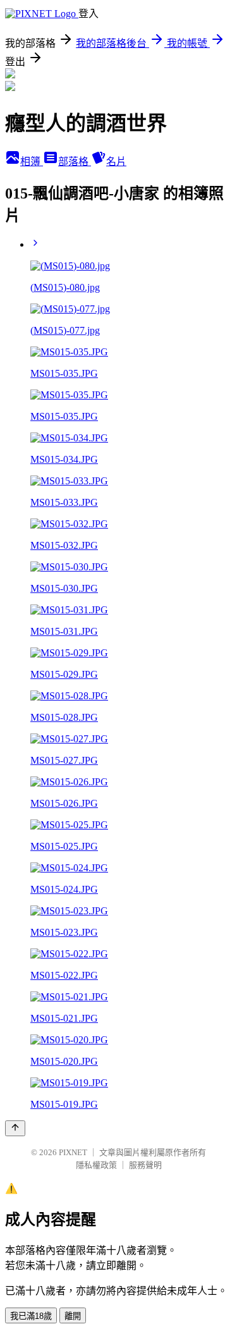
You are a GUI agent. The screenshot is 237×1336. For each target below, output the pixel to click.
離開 (72, 1316)
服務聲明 (145, 1165)
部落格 (74, 161)
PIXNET (73, 1152)
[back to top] (15, 1128)
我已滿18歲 (31, 1316)
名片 (116, 161)
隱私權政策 (96, 1165)
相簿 (31, 161)
